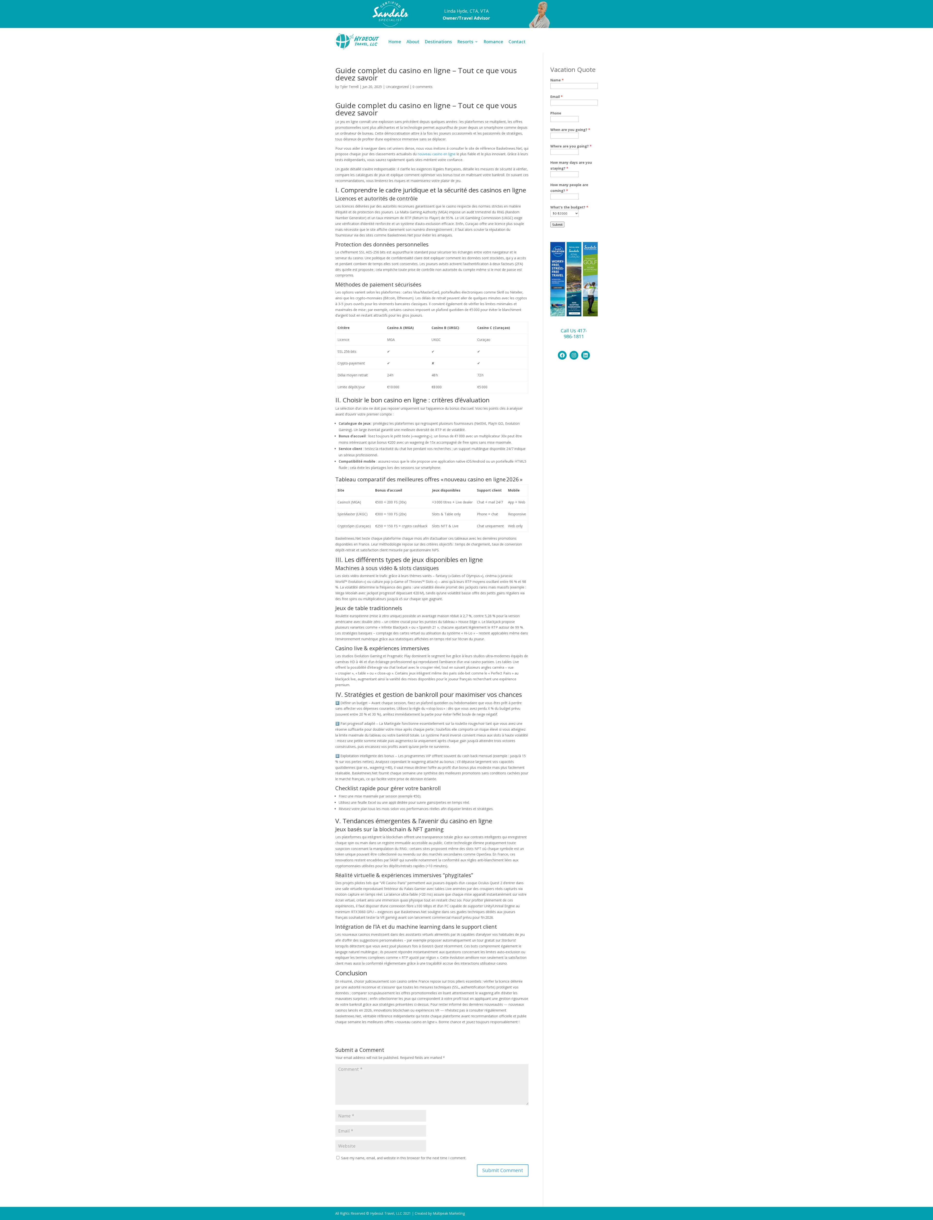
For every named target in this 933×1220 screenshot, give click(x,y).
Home (394, 41)
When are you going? (570, 129)
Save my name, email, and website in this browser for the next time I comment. (403, 1158)
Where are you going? (571, 146)
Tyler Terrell (349, 86)
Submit (557, 224)
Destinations (438, 41)
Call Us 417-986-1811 (574, 333)
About (412, 41)
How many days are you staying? (571, 165)
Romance (493, 41)
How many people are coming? (569, 187)
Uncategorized (397, 86)
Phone (555, 113)
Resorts (465, 41)
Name (557, 80)
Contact (517, 41)
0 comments (422, 86)
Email (556, 96)
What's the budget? (569, 207)
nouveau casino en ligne (437, 154)
